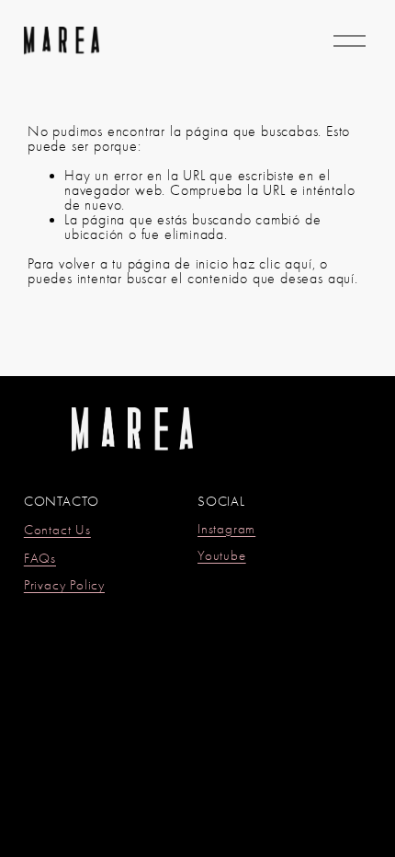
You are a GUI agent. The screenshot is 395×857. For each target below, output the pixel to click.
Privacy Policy (64, 586)
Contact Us (57, 531)
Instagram (226, 530)
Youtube (222, 557)
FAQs (40, 559)
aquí (341, 278)
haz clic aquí (271, 264)
